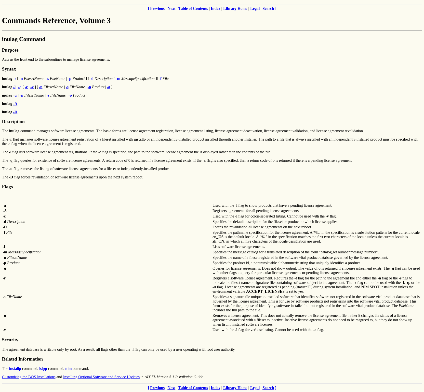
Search (268, 8)
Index (215, 8)
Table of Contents (193, 8)
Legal (255, 8)
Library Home (235, 8)
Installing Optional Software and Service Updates (101, 377)
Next (171, 8)
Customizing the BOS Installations (28, 377)
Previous (157, 8)
